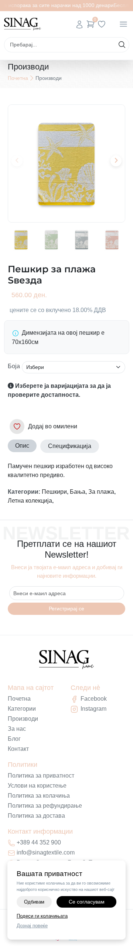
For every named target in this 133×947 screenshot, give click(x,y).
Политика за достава (36, 816)
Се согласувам (87, 902)
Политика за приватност (41, 775)
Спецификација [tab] (69, 446)
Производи (23, 719)
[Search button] (121, 44)
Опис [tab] (22, 445)
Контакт (18, 749)
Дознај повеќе (32, 925)
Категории (22, 709)
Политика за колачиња (39, 795)
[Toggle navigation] (123, 24)
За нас (17, 729)
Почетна (18, 78)
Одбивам (34, 902)
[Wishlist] (101, 24)
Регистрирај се (66, 609)
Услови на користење (37, 785)
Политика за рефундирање (45, 805)
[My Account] (79, 24)
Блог (14, 739)
